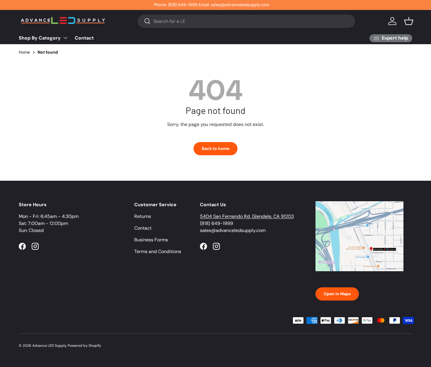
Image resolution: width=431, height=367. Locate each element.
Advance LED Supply (49, 345)
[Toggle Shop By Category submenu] (65, 37)
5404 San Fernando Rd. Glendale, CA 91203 (247, 216)
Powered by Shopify (84, 345)
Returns (142, 216)
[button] (408, 21)
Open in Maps (337, 293)
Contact (84, 38)
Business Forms (151, 240)
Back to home (215, 148)
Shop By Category (40, 38)
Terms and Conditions (157, 251)
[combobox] (246, 21)
